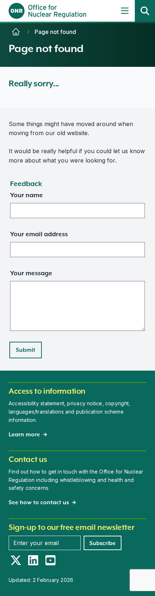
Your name (26, 195)
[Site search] (145, 11)
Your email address (39, 234)
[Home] (16, 32)
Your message (31, 273)
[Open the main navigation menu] (125, 11)
